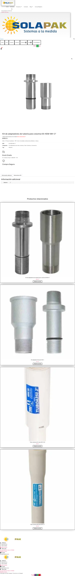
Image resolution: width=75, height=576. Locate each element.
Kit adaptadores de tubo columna (16, 145)
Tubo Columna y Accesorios (30, 145)
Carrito (2, 42)
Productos (18, 6)
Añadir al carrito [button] (37, 281)
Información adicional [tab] (7, 175)
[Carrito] (1, 48)
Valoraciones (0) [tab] (17, 175)
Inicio (7, 6)
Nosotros (12, 6)
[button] (72, 59)
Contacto (26, 6)
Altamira (10, 147)
